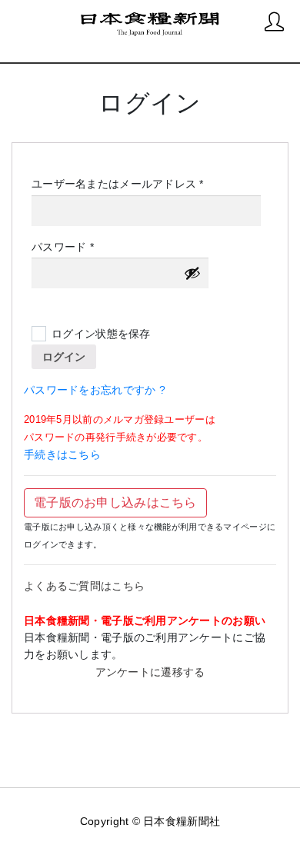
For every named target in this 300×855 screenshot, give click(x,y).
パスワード (68, 247)
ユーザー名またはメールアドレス (123, 184)
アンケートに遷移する (150, 672)
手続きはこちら (62, 454)
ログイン (63, 357)
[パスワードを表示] (192, 272)
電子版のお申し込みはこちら (115, 502)
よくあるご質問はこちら (84, 586)
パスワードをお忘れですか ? (94, 390)
